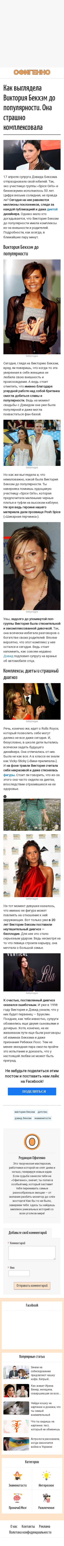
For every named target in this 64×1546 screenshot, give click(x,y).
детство (42, 1111)
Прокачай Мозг (18, 1508)
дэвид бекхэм (23, 1118)
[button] (4, 796)
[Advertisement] (32, 34)
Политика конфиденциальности (30, 1532)
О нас (13, 1527)
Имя (12, 1267)
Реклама (44, 1527)
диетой (52, 209)
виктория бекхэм (25, 1111)
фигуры (9, 775)
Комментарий (17, 1243)
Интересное (46, 1485)
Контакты (28, 1527)
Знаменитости (18, 1485)
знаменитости (42, 1118)
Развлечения (46, 1508)
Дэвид (8, 656)
